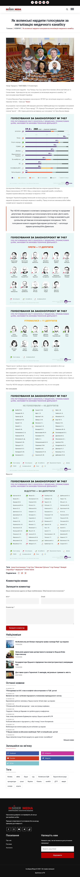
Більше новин (69, 740)
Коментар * (10, 607)
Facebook (12, 753)
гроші (22, 781)
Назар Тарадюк (11, 86)
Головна (9, 28)
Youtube (12, 758)
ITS (44, 873)
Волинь (10, 777)
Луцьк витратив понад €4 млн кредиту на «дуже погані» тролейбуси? (29, 737)
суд (33, 777)
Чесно (28, 102)
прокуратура (12, 781)
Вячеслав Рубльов (42, 567)
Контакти (9, 848)
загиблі (48, 781)
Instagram (47, 753)
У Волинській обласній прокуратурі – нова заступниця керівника (27, 706)
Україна (30, 781)
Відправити (57, 855)
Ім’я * (8, 597)
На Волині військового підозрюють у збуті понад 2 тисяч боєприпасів (29, 721)
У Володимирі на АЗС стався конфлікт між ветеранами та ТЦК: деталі (31, 691)
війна (18, 777)
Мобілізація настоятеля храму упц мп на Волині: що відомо (26, 727)
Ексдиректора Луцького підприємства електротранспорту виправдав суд (44, 663)
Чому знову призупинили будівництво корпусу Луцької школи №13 (28, 716)
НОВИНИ (17, 28)
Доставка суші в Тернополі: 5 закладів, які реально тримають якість (43, 672)
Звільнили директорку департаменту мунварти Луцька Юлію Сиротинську (40, 653)
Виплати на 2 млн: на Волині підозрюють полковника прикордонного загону (34, 696)
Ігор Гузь (30, 567)
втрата (18, 786)
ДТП (56, 781)
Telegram (47, 758)
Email (43, 597)
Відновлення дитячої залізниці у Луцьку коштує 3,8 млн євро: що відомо (30, 701)
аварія (64, 781)
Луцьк (26, 777)
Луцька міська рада (60, 777)
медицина (19, 570)
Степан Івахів (29, 570)
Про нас (9, 840)
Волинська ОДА (43, 777)
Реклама (9, 844)
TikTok (11, 763)
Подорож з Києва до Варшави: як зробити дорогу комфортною (27, 711)
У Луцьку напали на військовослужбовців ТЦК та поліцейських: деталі (32, 732)
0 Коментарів (33, 86)
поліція (10, 786)
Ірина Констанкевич (18, 567)
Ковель (39, 781)
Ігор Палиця (54, 567)
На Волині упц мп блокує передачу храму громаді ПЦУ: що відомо (42, 642)
